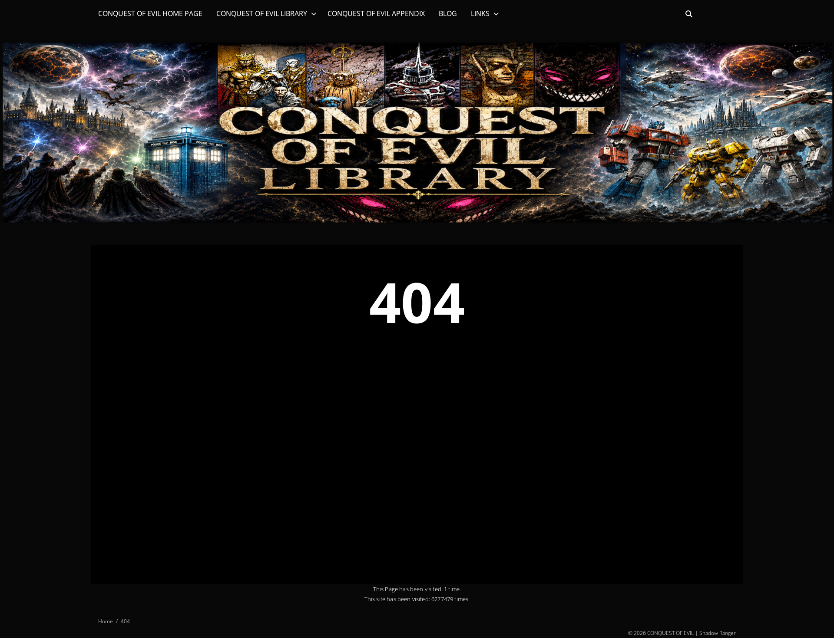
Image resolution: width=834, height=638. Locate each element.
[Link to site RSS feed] (735, 14)
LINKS (480, 13)
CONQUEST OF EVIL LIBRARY (261, 13)
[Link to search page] (689, 14)
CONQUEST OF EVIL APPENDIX (376, 13)
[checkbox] (704, 14)
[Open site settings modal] (720, 14)
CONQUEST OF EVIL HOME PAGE (150, 13)
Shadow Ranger (717, 632)
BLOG (448, 13)
